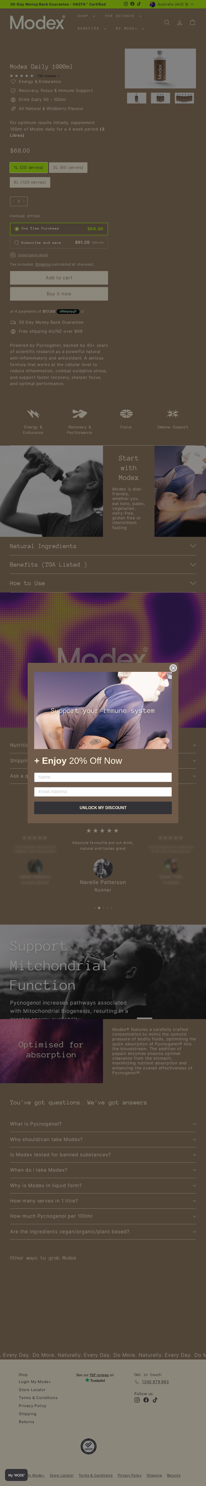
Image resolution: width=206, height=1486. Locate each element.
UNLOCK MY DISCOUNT (103, 808)
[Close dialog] (173, 668)
